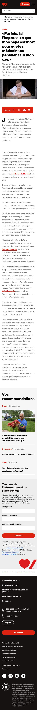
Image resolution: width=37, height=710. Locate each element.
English (8, 623)
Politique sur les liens (8, 657)
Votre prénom (7, 507)
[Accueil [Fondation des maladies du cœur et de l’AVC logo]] (5, 4)
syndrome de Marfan (20, 174)
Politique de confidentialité (10, 552)
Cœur (4, 29)
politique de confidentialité (14, 548)
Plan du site (5, 669)
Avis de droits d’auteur (9, 653)
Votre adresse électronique (12, 524)
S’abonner (18, 536)
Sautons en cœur (9, 249)
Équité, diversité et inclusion (11, 665)
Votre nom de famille (9, 516)
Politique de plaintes (8, 661)
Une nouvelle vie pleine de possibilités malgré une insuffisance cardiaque (14, 438)
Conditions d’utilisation (9, 650)
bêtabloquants (8, 291)
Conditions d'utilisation (9, 554)
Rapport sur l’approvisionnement (12, 646)
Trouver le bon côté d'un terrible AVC (18, 454)
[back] (2, 19)
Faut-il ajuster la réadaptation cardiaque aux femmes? (15, 469)
